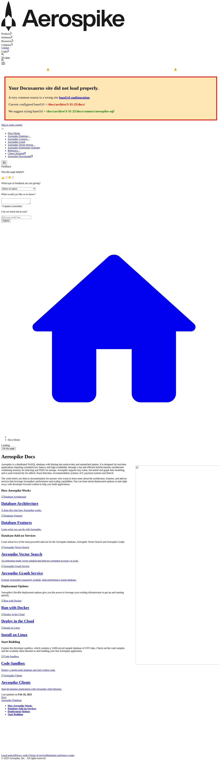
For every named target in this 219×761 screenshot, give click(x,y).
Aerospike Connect (17, 139)
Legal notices (8, 755)
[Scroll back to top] (2, 128)
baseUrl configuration (74, 97)
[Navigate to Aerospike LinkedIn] (25, 752)
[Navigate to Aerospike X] (21, 752)
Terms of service (37, 755)
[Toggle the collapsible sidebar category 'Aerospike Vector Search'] (34, 145)
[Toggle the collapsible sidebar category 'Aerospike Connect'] (28, 139)
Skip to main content (11, 125)
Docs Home (14, 133)
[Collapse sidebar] (4, 162)
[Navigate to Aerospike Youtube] (16, 752)
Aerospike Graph (16, 142)
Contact (5, 47)
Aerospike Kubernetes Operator (24, 147)
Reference (13, 150)
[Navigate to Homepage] (62, 30)
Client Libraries (15, 153)
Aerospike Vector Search (20, 144)
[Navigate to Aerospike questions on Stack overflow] (12, 752)
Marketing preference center (60, 755)
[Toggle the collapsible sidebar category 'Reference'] (19, 151)
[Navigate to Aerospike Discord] (3, 752)
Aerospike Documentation (134, 69)
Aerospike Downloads (19, 156)
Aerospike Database (18, 136)
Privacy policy (22, 755)
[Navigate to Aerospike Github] (8, 752)
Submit (6, 221)
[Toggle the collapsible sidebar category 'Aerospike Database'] (29, 137)
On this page (8, 448)
